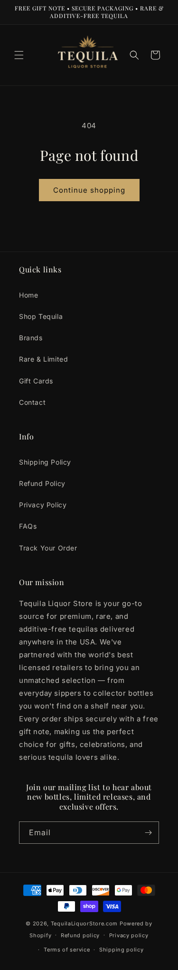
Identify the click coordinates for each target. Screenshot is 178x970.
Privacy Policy (42, 505)
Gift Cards (36, 381)
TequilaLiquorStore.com (84, 923)
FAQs (28, 526)
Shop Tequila (41, 316)
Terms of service (67, 949)
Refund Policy (42, 483)
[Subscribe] (148, 832)
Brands (31, 338)
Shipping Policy (45, 462)
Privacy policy (129, 935)
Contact (32, 402)
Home (28, 295)
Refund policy (80, 935)
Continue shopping (89, 190)
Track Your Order (48, 547)
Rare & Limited (43, 359)
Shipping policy (121, 949)
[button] (19, 55)
